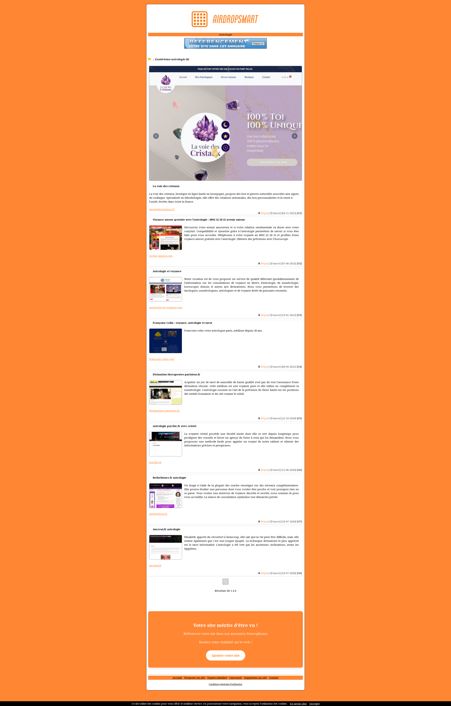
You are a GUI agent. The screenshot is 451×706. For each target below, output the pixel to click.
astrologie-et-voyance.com (165, 307)
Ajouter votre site (226, 655)
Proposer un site (194, 677)
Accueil (177, 677)
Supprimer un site (255, 677)
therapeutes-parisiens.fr (164, 410)
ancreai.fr (155, 565)
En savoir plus (298, 703)
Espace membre (217, 677)
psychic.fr (155, 462)
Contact (274, 677)
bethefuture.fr (158, 514)
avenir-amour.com (160, 256)
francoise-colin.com (161, 359)
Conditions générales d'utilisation (225, 684)
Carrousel (235, 677)
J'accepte (314, 703)
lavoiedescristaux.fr (161, 209)
